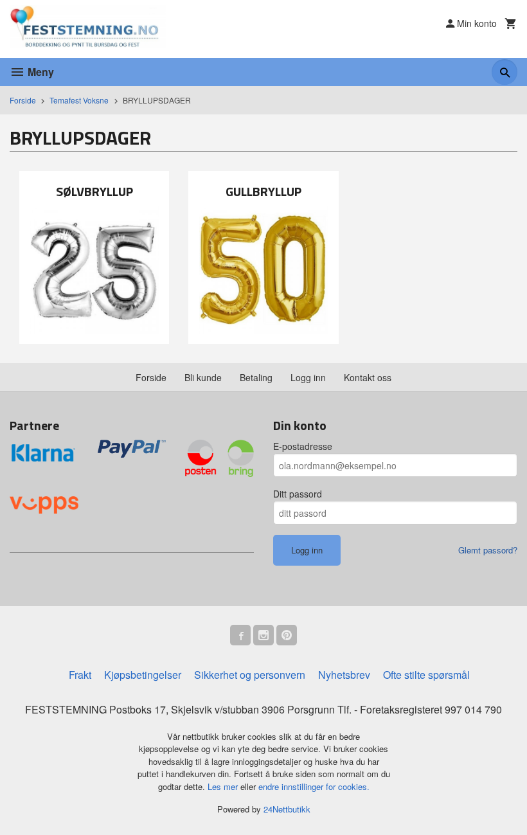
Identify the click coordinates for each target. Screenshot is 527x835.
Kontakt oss (367, 377)
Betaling (256, 377)
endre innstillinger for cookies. (314, 786)
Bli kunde (203, 377)
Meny (39, 71)
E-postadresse (302, 446)
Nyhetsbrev (344, 674)
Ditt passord (297, 493)
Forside (23, 99)
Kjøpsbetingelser (142, 674)
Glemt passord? (487, 550)
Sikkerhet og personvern (249, 674)
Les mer (224, 786)
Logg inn (308, 377)
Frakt (80, 674)
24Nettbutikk (287, 809)
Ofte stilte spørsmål (426, 674)
